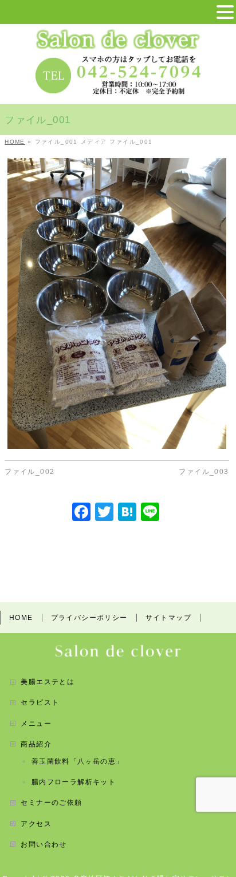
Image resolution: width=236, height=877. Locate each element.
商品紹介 (36, 744)
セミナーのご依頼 (51, 803)
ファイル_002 (29, 472)
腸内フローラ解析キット (74, 782)
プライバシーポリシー (89, 618)
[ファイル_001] (116, 303)
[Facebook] (81, 513)
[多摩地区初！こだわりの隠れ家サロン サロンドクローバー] (118, 37)
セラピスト (40, 702)
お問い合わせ (43, 844)
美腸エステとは (47, 682)
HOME (21, 618)
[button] (225, 12)
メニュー (36, 724)
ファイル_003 (204, 472)
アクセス (36, 824)
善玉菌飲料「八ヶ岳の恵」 (78, 761)
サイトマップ (168, 618)
